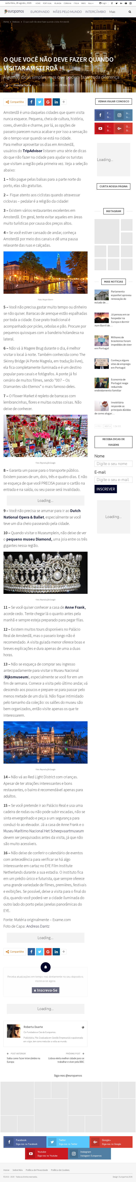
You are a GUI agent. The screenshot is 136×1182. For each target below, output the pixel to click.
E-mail (100, 472)
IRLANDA (57, 3)
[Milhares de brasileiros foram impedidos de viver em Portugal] (102, 340)
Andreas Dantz (37, 926)
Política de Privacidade (37, 1170)
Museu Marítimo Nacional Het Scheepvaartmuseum (43, 830)
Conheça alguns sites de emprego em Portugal (121, 364)
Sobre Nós (18, 1170)
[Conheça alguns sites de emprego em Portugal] (102, 363)
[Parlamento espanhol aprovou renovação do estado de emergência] (102, 295)
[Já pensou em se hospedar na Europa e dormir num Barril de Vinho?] (102, 318)
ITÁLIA (76, 3)
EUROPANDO (40, 12)
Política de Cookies (60, 1170)
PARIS (83, 3)
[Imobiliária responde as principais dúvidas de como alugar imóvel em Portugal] (102, 406)
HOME (37, 3)
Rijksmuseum (16, 676)
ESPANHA (67, 3)
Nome (99, 456)
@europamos (74, 1075)
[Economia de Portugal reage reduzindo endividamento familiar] (102, 383)
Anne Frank (75, 607)
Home (6, 1170)
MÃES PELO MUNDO (67, 12)
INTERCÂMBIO (95, 12)
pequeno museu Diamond (28, 539)
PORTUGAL (47, 3)
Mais (90, 3)
